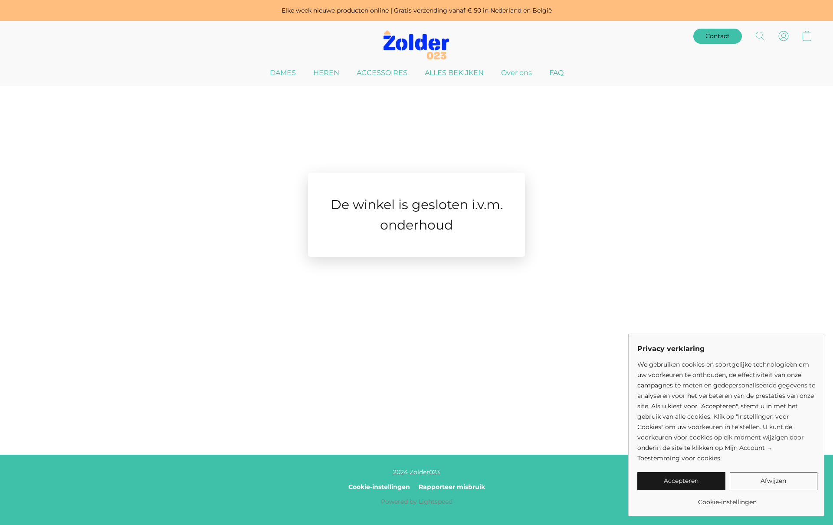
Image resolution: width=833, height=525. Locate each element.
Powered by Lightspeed (417, 501)
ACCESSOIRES (382, 73)
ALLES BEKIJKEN (454, 73)
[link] (727, 498)
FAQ (556, 73)
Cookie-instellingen (379, 487)
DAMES (283, 73)
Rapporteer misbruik (452, 487)
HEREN (326, 73)
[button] (416, 44)
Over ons (516, 73)
